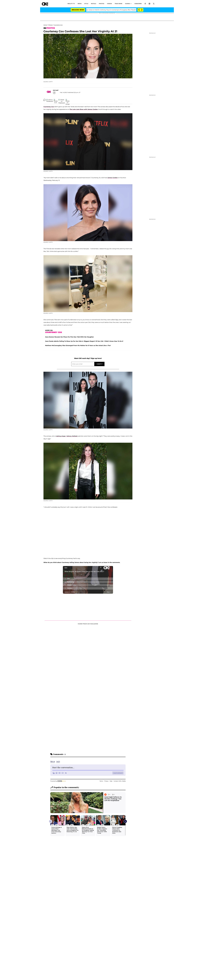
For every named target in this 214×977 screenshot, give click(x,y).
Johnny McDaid (71, 436)
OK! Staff (55, 90)
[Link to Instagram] (149, 3)
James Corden (113, 177)
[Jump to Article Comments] (44, 100)
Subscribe (138, 3)
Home (45, 25)
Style (86, 3)
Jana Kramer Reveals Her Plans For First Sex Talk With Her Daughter (69, 337)
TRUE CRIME (118, 3)
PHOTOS (101, 3)
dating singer (61, 436)
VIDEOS (109, 3)
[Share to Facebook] (49, 100)
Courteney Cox (58, 25)
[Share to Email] (67, 100)
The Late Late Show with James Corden (83, 109)
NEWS (80, 3)
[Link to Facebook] (145, 3)
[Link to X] (154, 3)
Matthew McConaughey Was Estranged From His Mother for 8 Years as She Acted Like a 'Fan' (78, 345)
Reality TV (71, 3)
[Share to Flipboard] (61, 100)
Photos (50, 25)
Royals (93, 3)
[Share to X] (56, 100)
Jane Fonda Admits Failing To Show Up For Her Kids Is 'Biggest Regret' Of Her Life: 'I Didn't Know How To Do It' (84, 341)
